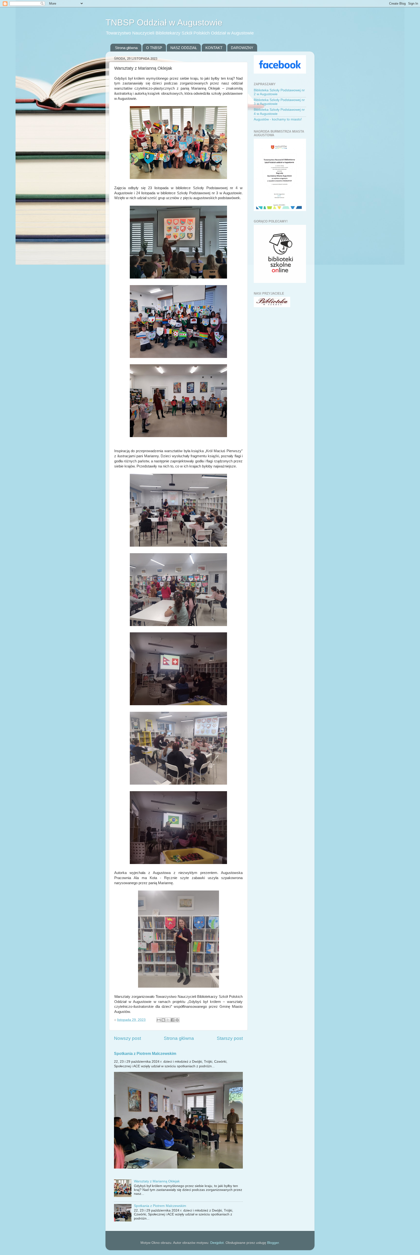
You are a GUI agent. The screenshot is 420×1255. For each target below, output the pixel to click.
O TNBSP (154, 48)
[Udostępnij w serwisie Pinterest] (177, 1020)
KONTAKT (213, 48)
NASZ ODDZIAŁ (183, 48)
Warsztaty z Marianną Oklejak (157, 1181)
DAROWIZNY (242, 48)
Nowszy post (127, 1038)
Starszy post (230, 1038)
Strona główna (126, 48)
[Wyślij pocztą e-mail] (158, 1020)
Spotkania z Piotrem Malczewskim (145, 1053)
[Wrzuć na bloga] (163, 1020)
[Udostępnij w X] (168, 1020)
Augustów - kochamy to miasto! (278, 119)
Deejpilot (217, 1243)
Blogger (273, 1243)
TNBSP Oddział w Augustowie (163, 22)
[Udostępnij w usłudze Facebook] (172, 1020)
